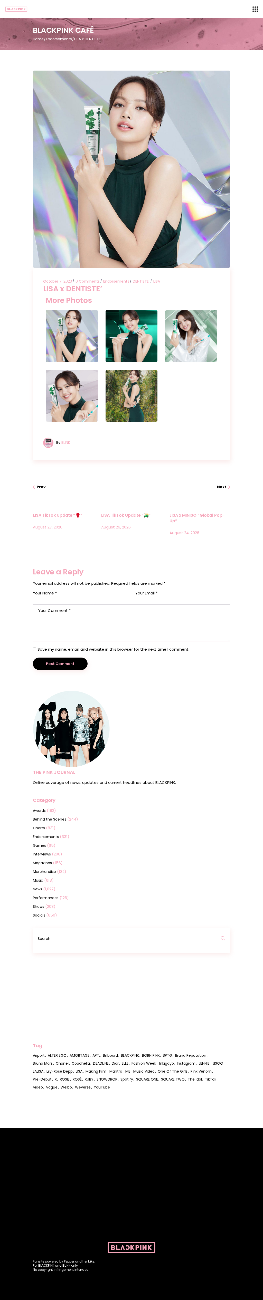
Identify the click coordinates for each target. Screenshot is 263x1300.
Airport (39, 1055)
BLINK (65, 442)
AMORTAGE (79, 1055)
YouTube (102, 1087)
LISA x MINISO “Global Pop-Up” (197, 518)
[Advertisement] (131, 998)
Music (38, 880)
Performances (46, 897)
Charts (39, 828)
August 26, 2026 (116, 527)
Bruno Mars (43, 1063)
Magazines (42, 862)
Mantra (115, 1071)
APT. (96, 1055)
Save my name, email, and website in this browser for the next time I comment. (113, 649)
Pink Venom (201, 1071)
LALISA (38, 1071)
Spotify (126, 1079)
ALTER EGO (57, 1055)
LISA (156, 281)
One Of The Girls (172, 1071)
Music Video (144, 1071)
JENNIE (204, 1063)
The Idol (195, 1079)
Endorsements (59, 39)
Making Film (96, 1071)
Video (38, 1087)
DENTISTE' (141, 281)
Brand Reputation (190, 1055)
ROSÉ (77, 1079)
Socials (39, 915)
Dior (115, 1063)
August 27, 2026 (47, 527)
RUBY (89, 1079)
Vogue (52, 1087)
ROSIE (65, 1079)
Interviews (42, 854)
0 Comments (88, 281)
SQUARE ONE (147, 1079)
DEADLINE (101, 1063)
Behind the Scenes (49, 819)
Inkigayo (166, 1063)
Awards (39, 810)
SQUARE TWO (173, 1079)
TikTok (210, 1079)
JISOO (217, 1063)
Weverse (83, 1087)
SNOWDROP (107, 1079)
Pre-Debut (42, 1079)
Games (39, 845)
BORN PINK (151, 1055)
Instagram (186, 1063)
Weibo (66, 1087)
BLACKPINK (130, 1055)
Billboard (110, 1055)
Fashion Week (144, 1063)
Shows (38, 906)
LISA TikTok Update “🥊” (57, 515)
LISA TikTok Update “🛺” (126, 515)
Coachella (81, 1063)
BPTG (167, 1055)
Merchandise (44, 871)
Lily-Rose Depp (59, 1071)
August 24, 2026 (184, 532)
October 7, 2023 (57, 281)
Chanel (62, 1063)
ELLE (125, 1063)
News (37, 889)
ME (127, 1071)
